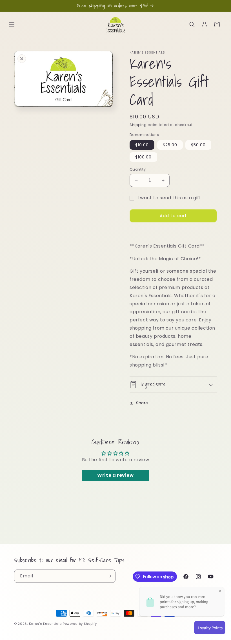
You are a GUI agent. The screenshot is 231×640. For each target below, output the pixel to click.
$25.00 (170, 145)
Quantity (138, 169)
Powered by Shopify (80, 623)
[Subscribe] (109, 576)
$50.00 (198, 145)
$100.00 (143, 157)
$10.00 (142, 145)
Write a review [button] (115, 475)
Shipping (138, 124)
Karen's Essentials (45, 623)
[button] (12, 24)
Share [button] (142, 403)
